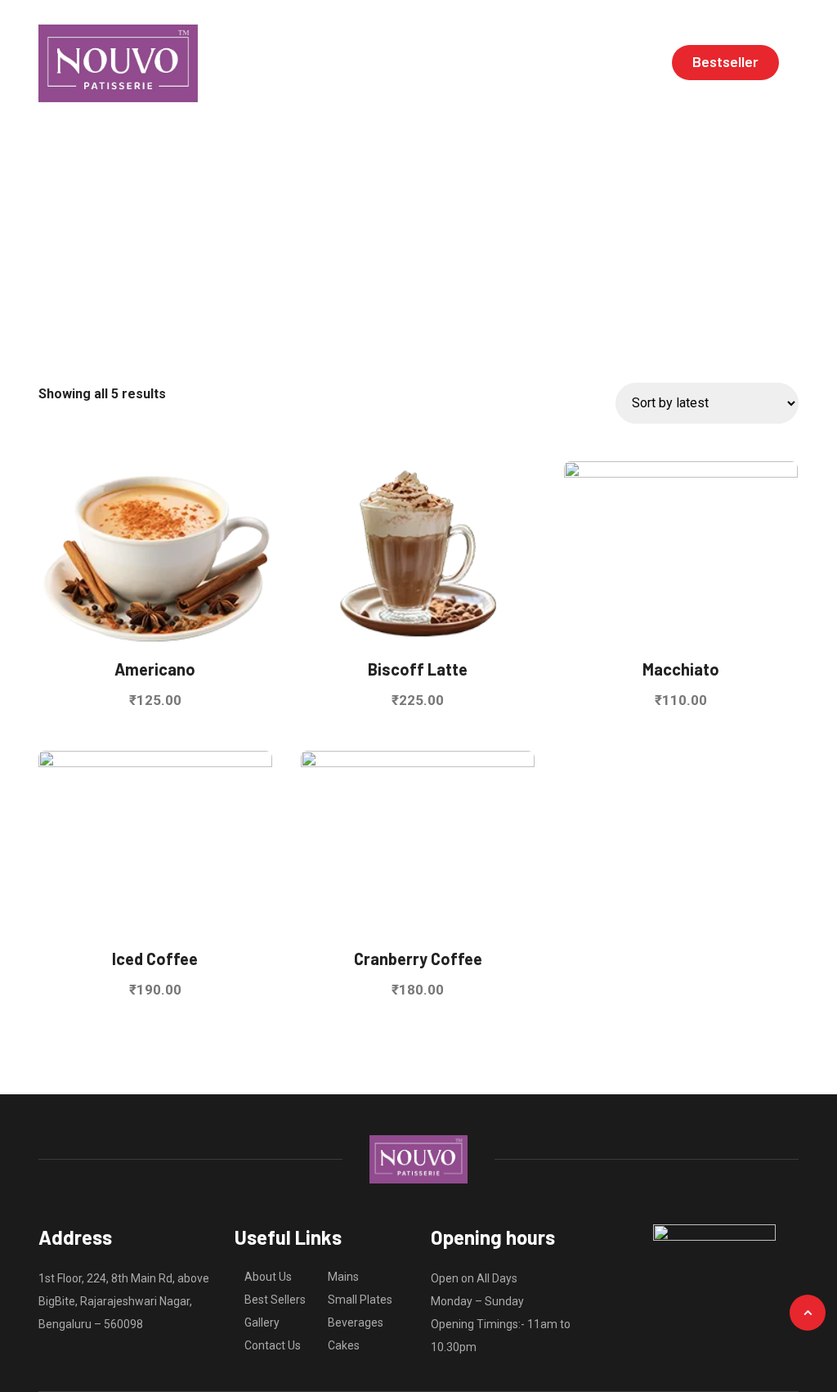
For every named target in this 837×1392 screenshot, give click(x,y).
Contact (622, 63)
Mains (343, 1276)
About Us (268, 1276)
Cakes (344, 1345)
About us (414, 63)
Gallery (550, 63)
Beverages (355, 1322)
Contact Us (272, 1345)
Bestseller (725, 61)
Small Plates (360, 1299)
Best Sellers (275, 1299)
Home (343, 63)
